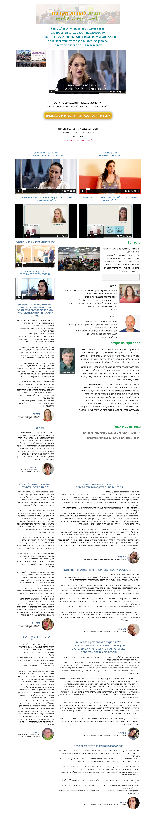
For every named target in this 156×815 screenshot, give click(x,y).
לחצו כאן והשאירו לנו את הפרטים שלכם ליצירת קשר (111, 433)
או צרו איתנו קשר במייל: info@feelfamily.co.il (113, 438)
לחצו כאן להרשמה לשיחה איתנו (78, 140)
